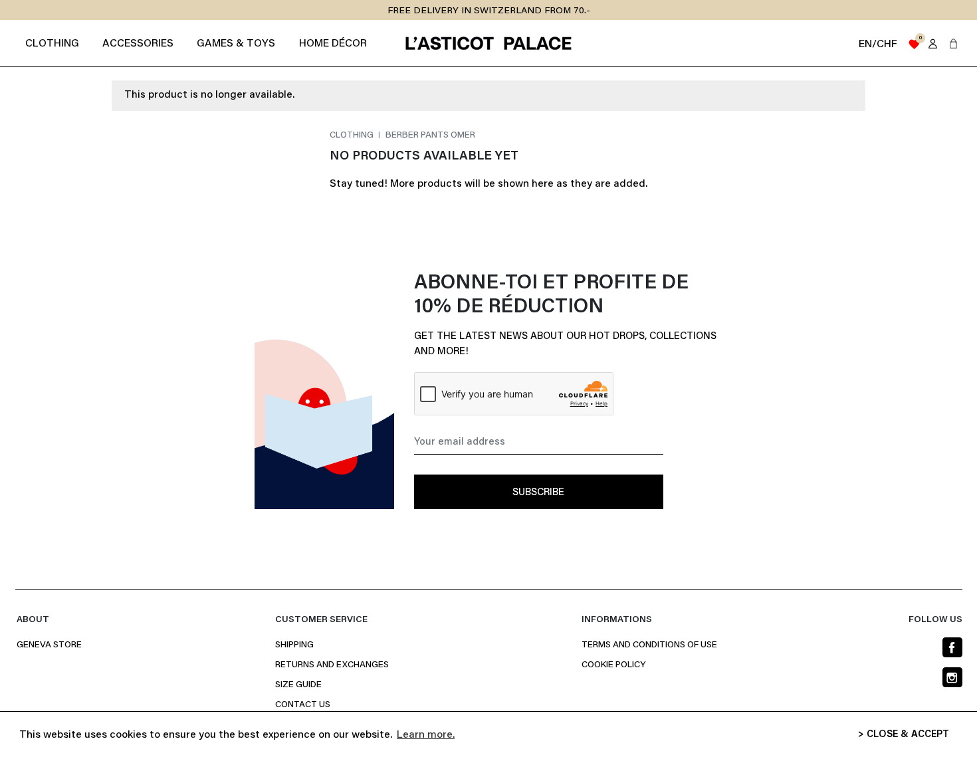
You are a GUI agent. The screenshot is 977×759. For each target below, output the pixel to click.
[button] (953, 43)
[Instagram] (952, 677)
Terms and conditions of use (649, 645)
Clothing (353, 135)
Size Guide (298, 685)
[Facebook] (952, 647)
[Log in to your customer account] (932, 43)
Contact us (302, 705)
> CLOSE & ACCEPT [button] (903, 735)
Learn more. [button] (426, 735)
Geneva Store (49, 645)
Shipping (294, 645)
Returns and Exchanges (332, 665)
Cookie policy (613, 665)
